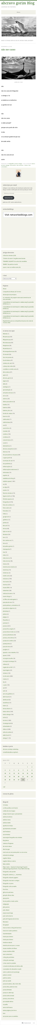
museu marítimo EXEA (9, 951)
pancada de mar (7, 602)
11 (9, 773)
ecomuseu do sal (7, 460)
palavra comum (7, 975)
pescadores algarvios (9, 608)
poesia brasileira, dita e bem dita (12, 984)
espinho (5, 475)
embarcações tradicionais (10, 469)
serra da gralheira (8, 694)
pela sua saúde (7, 981)
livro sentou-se (7, 540)
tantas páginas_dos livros (10, 1010)
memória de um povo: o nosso (11, 945)
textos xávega (6, 714)
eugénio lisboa (7, 858)
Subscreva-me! (9, 198)
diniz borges (6, 849)
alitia (4, 384)
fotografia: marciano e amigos (11, 880)
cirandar (5, 431)
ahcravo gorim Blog (17, 3)
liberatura (5, 922)
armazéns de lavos (8, 393)
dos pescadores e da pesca (10, 455)
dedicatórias (6, 446)
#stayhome (6, 345)
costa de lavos (7, 440)
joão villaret (6, 910)
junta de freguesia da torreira (11, 919)
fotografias (11, 163)
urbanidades (6, 726)
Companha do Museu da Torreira (12, 291)
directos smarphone (8, 449)
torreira (5, 720)
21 (23, 776)
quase (4, 655)
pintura (5, 614)
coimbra (5, 434)
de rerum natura (7, 846)
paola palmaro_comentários (10, 605)
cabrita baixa (6, 422)
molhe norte (6, 576)
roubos (5, 679)
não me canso (8, 49)
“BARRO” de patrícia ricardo (10, 264)
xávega (20, 163)
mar (4, 552)
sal (3, 688)
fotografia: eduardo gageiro (10, 877)
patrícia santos (7, 978)
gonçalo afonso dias (8, 895)
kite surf (5, 525)
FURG (4, 514)
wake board (6, 735)
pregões (5, 649)
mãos (4, 555)
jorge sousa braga (8, 913)
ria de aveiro (6, 676)
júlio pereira (6, 907)
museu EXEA (6, 587)
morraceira (6, 581)
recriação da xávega (8, 661)
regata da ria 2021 (8, 667)
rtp (4, 682)
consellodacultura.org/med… (10, 752)
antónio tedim (7, 823)
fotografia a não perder (9, 871)
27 (18, 779)
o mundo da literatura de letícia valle (13, 966)
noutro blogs (6, 596)
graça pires (6, 898)
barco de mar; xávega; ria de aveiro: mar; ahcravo (18, 164)
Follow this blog (18, 216)
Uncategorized (7, 723)
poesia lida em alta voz (9, 632)
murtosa (5, 584)
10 (5, 773)
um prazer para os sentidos (10, 1016)
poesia (16, 163)
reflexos (5, 664)
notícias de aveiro (8, 593)
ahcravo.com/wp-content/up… (11, 749)
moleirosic (6, 573)
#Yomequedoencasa (8, 351)
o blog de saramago (8, 960)
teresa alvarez (7, 708)
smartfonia (6, 702)
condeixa (5, 437)
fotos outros (6, 508)
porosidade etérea (8, 1001)
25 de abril (6, 354)
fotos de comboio (8, 505)
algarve (5, 381)
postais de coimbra (8, 641)
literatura (5, 534)
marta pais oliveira (8, 936)
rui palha (5, 1004)
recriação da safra (8, 658)
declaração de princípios (9, 294)
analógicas (6, 387)
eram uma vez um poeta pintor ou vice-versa (15, 852)
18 (9, 776)
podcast (5, 623)
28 (23, 779)
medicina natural (7, 942)
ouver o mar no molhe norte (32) (11, 267)
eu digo (5, 487)
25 (9, 779)
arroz (4, 396)
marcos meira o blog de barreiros (12, 928)
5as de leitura (6, 360)
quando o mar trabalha (9, 652)
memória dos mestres (9, 567)
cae (4, 425)
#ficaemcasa (6, 337)
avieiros (5, 398)
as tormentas (6, 834)
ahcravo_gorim (7, 378)
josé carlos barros (8, 916)
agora (4, 375)
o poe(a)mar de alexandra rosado (12, 969)
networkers (6, 590)
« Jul (4, 787)
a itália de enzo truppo (9, 811)
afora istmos (6, 372)
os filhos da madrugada (9, 599)
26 (14, 779)
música (5, 564)
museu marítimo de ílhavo (10, 948)
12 (14, 773)
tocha (4, 717)
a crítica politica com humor (10, 808)
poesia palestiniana (8, 635)
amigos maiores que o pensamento (12, 814)
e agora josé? (6, 458)
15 (27, 773)
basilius (5, 404)
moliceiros (6, 579)
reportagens (6, 670)
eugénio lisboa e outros (9, 861)
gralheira (5, 519)
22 (27, 776)
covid (4, 443)
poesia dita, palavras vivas (10, 987)
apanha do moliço (8, 825)
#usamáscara (6, 348)
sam (4, 691)
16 (31, 773)
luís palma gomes (7, 546)
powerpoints (6, 643)
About (4, 289)
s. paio (5, 685)
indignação (6, 904)
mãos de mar (6, 561)
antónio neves (7, 820)
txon (4, 1013)
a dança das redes (8, 366)
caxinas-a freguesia (8, 843)
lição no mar (6, 531)
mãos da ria (6, 558)
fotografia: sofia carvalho (10, 886)
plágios (5, 617)
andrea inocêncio (7, 817)
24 (5, 779)
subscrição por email (10, 185)
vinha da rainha (7, 732)
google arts (6, 517)
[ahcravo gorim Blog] (19, 36)
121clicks (5, 805)
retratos (5, 673)
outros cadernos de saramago (11, 972)
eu (3, 484)
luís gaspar (6, 925)
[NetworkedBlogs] (18, 216)
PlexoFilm (5, 620)
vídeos (5, 729)
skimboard (6, 700)
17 (5, 776)
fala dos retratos (7, 493)
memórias (5, 570)
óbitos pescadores (8, 401)
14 (23, 773)
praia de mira (6, 646)
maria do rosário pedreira (10, 931)
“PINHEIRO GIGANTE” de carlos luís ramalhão (15, 261)
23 (31, 776)
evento (5, 490)
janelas (5, 522)
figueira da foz (7, 496)
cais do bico (6, 428)
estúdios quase (7, 481)
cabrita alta (6, 419)
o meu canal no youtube (9, 963)
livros (4, 543)
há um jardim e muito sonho (10, 901)
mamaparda (6, 549)
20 (18, 776)
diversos (5, 452)
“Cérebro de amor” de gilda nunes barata (14, 258)
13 (18, 773)
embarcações (6, 466)
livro (4, 537)
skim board (6, 697)
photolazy (5, 611)
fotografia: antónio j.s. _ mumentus (12, 874)
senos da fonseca (7, 1007)
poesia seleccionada (8, 995)
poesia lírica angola (8, 629)
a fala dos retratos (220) (9, 255)
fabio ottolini (6, 864)
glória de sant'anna (8, 892)
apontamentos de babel (9, 828)
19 (14, 776)
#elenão (5, 334)
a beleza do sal (7, 363)
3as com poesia (7, 357)
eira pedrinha (6, 463)
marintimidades (7, 933)
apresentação (6, 390)
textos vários (6, 711)
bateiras (5, 407)
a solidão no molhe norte (10, 369)
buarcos (5, 416)
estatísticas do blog (8, 478)
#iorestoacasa (7, 342)
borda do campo (7, 413)
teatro (4, 705)
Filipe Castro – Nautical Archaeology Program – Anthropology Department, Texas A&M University (16, 868)
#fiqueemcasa (7, 339)
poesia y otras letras (8, 638)
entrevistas (6, 472)
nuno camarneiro (7, 954)
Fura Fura (5, 889)
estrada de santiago (8, 855)
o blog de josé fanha (8, 957)
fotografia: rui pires (8, 883)
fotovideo (5, 511)
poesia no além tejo (8, 992)
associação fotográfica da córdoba (12, 837)
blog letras (6, 840)
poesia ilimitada (7, 990)
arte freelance (6, 831)
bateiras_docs (7, 410)
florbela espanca (7, 499)
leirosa (5, 528)
